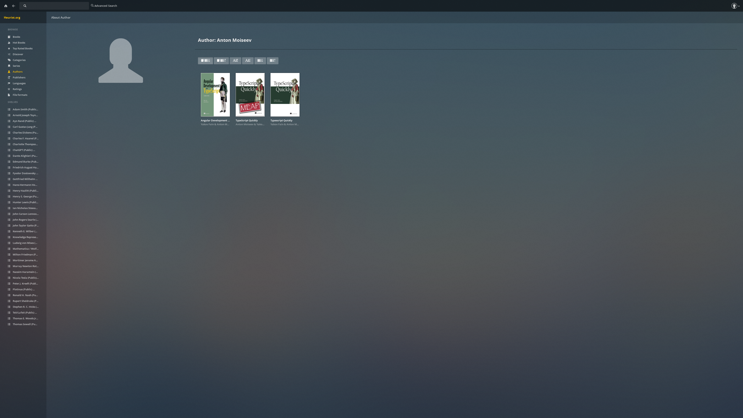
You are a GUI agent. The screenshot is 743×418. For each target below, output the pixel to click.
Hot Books (18, 42)
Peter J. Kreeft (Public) (27, 283)
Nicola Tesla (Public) (26, 277)
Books (16, 37)
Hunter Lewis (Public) (26, 202)
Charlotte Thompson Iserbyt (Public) (28, 144)
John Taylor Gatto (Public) (28, 225)
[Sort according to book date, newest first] (205, 60)
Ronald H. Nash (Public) (28, 295)
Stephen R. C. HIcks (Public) (28, 306)
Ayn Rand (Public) (25, 121)
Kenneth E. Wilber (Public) (28, 231)
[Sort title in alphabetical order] (235, 60)
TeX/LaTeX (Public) (25, 312)
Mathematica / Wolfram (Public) (28, 248)
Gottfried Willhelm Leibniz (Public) (28, 179)
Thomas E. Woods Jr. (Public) (28, 318)
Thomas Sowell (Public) (28, 324)
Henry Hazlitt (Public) (27, 190)
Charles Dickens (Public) (28, 132)
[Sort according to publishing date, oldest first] (272, 60)
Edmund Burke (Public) (28, 161)
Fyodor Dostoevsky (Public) (28, 173)
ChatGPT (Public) (24, 150)
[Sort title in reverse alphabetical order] (248, 60)
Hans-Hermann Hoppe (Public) (28, 185)
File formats (19, 95)
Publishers (18, 77)
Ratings (17, 89)
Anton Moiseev (226, 124)
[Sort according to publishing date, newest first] (260, 60)
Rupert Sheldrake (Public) (28, 301)
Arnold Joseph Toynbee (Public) (28, 115)
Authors (17, 71)
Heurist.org (12, 17)
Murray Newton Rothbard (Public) (28, 266)
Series (16, 66)
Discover (17, 54)
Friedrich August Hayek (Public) (28, 167)
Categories (19, 60)
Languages (19, 83)
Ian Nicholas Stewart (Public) (28, 208)
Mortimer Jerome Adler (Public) (28, 260)
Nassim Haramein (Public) (28, 272)
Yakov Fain (207, 124)
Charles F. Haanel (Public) (28, 138)
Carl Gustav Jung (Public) (28, 126)
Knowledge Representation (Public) (28, 237)
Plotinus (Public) (24, 289)
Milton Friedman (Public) (28, 254)
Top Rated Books (22, 48)
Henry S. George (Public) (28, 196)
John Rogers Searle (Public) (28, 219)
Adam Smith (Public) (27, 109)
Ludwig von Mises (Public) (28, 243)
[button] (734, 6)
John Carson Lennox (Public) (28, 214)
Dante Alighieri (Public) (28, 156)
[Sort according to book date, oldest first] (221, 60)
